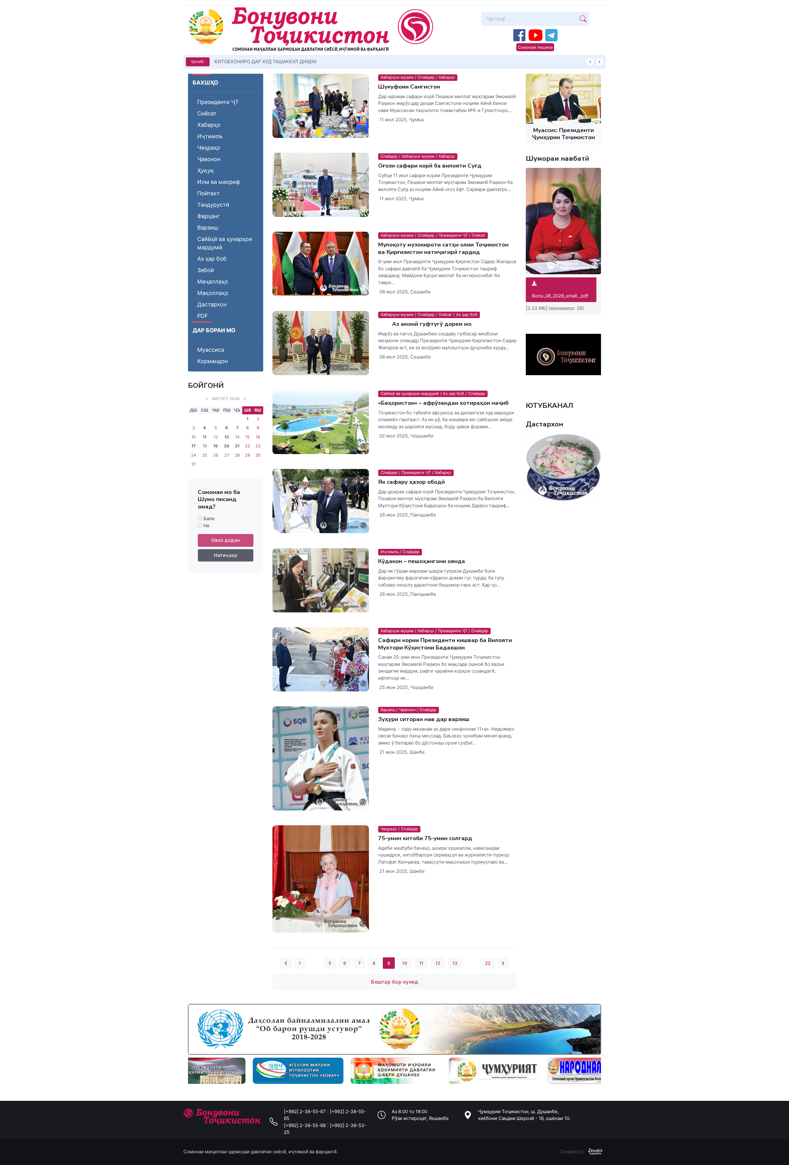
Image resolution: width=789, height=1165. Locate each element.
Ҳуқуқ (205, 170)
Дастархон (212, 304)
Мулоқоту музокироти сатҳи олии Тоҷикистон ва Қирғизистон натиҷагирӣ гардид (443, 248)
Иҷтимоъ (210, 136)
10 (404, 963)
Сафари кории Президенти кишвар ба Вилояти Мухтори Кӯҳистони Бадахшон (445, 643)
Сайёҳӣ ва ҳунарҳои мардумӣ (224, 243)
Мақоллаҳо (212, 293)
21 (237, 445)
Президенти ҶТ (218, 102)
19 (215, 445)
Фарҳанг (208, 216)
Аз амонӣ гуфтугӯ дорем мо (425, 324)
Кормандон (212, 361)
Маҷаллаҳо (212, 281)
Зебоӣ (205, 270)
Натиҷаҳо (225, 555)
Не (206, 526)
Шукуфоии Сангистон (409, 87)
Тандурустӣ (213, 204)
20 (226, 445)
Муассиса (210, 349)
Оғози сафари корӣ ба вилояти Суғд (429, 166)
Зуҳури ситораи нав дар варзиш (423, 719)
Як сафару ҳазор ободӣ (411, 482)
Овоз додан (225, 540)
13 (226, 436)
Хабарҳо (208, 125)
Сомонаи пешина (535, 47)
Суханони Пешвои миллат (244, 61)
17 (193, 445)
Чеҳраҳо (208, 147)
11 (204, 436)
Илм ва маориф (218, 182)
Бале (209, 518)
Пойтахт (208, 193)
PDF (202, 316)
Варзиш (207, 227)
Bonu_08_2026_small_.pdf (560, 296)
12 (437, 963)
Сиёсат (207, 113)
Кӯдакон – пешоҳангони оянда (421, 561)
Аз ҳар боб (212, 258)
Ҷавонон (208, 159)
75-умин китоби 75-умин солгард (425, 838)
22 (488, 963)
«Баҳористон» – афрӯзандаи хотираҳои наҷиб (443, 403)
